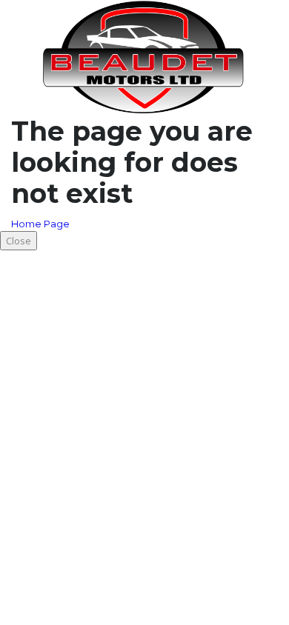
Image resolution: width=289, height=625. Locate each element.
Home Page (40, 224)
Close (18, 240)
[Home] (144, 56)
